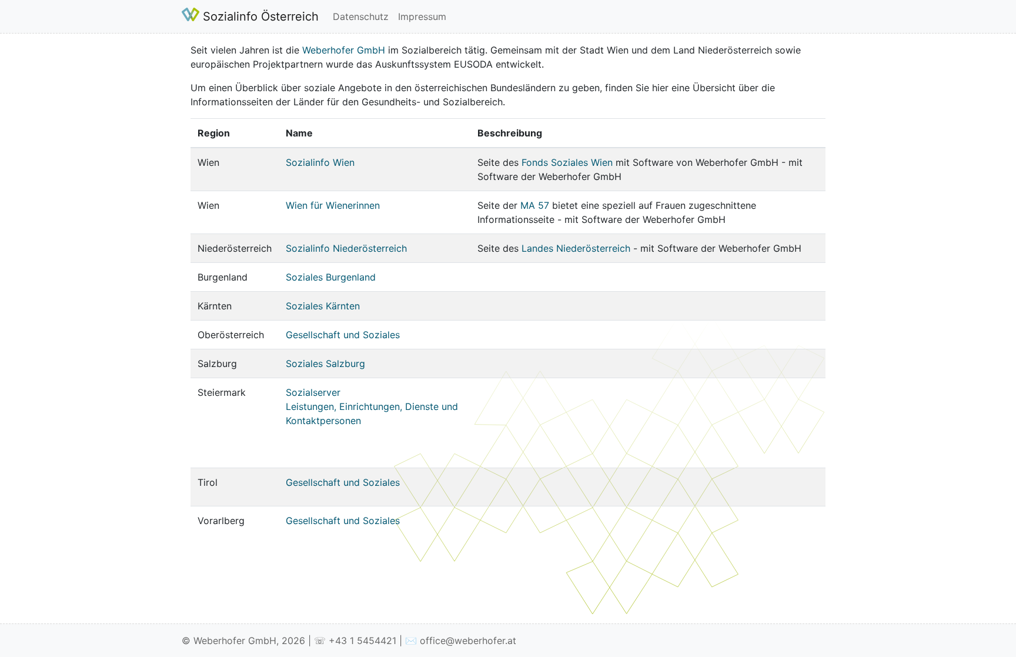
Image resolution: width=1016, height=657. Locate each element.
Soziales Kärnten (323, 306)
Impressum (422, 16)
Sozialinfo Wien (320, 162)
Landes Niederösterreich (576, 248)
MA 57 (534, 205)
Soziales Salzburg (325, 363)
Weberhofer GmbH (343, 50)
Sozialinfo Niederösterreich (346, 248)
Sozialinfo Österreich (259, 16)
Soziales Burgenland (331, 277)
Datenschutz (361, 16)
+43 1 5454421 (362, 640)
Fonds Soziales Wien (567, 162)
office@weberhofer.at (468, 640)
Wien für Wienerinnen (333, 205)
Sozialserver (313, 392)
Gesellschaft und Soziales (343, 335)
